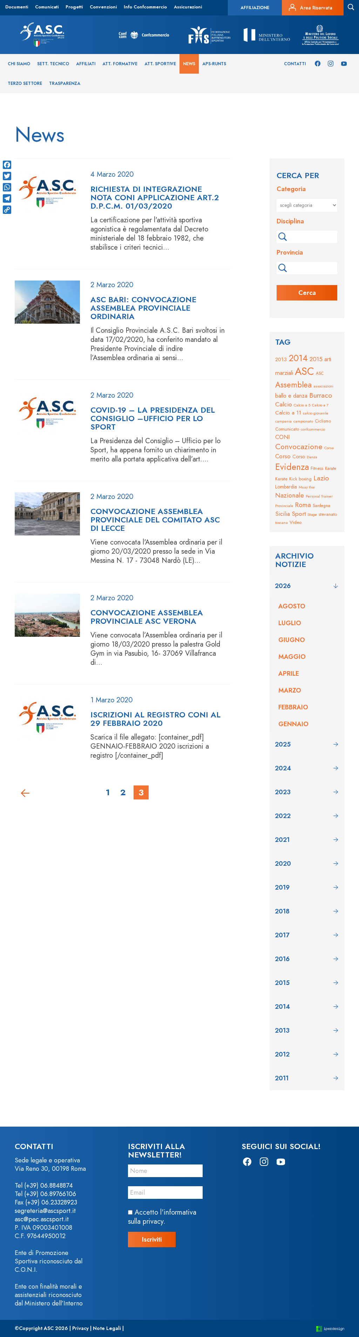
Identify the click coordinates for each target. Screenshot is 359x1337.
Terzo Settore (25, 83)
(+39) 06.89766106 (50, 1193)
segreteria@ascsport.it (45, 1210)
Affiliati (85, 64)
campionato (303, 421)
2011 (282, 1078)
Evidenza (292, 466)
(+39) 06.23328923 (51, 1202)
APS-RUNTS (214, 64)
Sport (299, 513)
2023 (283, 792)
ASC (304, 371)
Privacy (80, 1328)
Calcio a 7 (320, 405)
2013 (281, 359)
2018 (282, 911)
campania (283, 421)
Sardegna (321, 505)
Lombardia (286, 486)
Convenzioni (103, 7)
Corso (283, 456)
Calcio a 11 (288, 412)
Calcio (283, 404)
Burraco (320, 395)
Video (296, 522)
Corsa (329, 448)
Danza (312, 457)
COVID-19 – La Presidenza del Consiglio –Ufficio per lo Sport (152, 418)
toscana (281, 522)
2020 (283, 863)
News (189, 64)
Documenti (16, 7)
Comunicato (287, 429)
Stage (312, 514)
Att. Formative (119, 64)
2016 (282, 959)
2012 (282, 1054)
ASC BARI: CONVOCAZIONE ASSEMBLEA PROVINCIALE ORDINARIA (143, 307)
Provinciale (284, 505)
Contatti (295, 64)
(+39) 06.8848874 (48, 1185)
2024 (283, 768)
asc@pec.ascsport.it (42, 1219)
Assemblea (293, 384)
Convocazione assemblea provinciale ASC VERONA (146, 616)
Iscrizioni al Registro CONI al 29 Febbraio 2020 (155, 718)
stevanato (328, 514)
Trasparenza (64, 83)
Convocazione (299, 446)
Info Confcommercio (145, 7)
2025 (283, 744)
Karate (330, 468)
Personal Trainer (319, 496)
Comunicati (47, 7)
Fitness (317, 468)
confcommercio (313, 429)
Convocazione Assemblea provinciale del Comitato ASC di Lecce (155, 519)
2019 (282, 887)
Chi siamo (19, 64)
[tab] (307, 586)
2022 (283, 816)
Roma (303, 504)
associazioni (323, 386)
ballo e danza (291, 396)
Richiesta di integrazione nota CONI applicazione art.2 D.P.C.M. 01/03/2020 (154, 197)
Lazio (321, 478)
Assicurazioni (188, 7)
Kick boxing (300, 478)
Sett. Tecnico (53, 64)
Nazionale (289, 495)
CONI (282, 437)
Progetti (74, 7)
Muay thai (307, 487)
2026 (283, 585)
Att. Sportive (160, 64)
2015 (316, 359)
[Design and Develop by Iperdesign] (330, 1328)
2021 (282, 839)
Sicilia (282, 513)
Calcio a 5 (302, 405)
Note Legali (107, 1328)
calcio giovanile (315, 413)
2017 (282, 935)
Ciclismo (323, 421)
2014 (298, 358)
